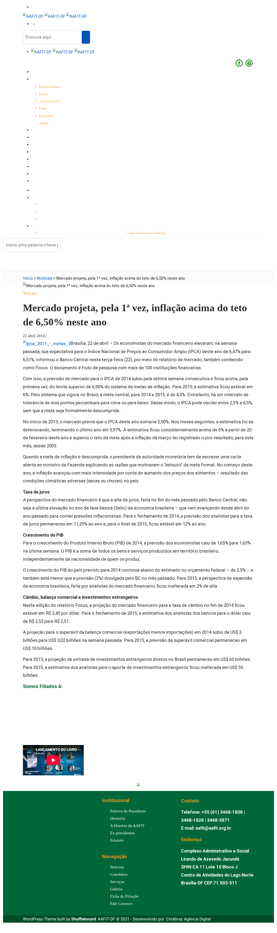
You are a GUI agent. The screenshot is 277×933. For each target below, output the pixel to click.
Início (35, 72)
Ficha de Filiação (124, 896)
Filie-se (36, 174)
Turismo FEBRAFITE (43, 159)
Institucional (40, 79)
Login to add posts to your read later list (147, 233)
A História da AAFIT (49, 101)
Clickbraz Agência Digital (188, 919)
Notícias (37, 137)
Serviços (37, 145)
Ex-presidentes (46, 116)
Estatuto (43, 108)
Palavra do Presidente (49, 86)
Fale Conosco (40, 181)
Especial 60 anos (42, 130)
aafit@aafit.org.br (213, 828)
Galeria (36, 167)
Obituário (43, 123)
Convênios (38, 152)
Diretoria (43, 94)
